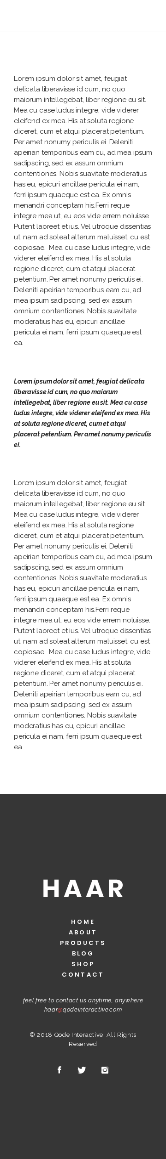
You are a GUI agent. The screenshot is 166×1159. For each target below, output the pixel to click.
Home (83, 921)
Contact (83, 974)
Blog (83, 953)
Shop (83, 964)
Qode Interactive (78, 1034)
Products (83, 943)
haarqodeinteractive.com (83, 1009)
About (83, 932)
